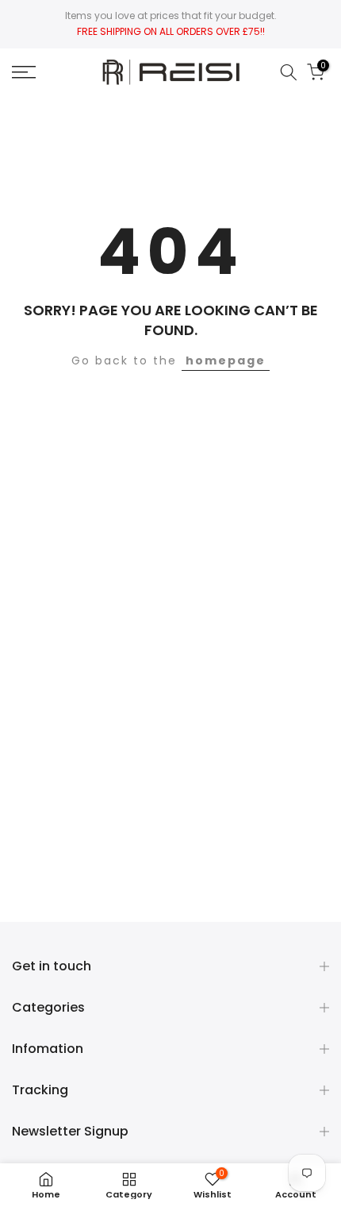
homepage (226, 360)
